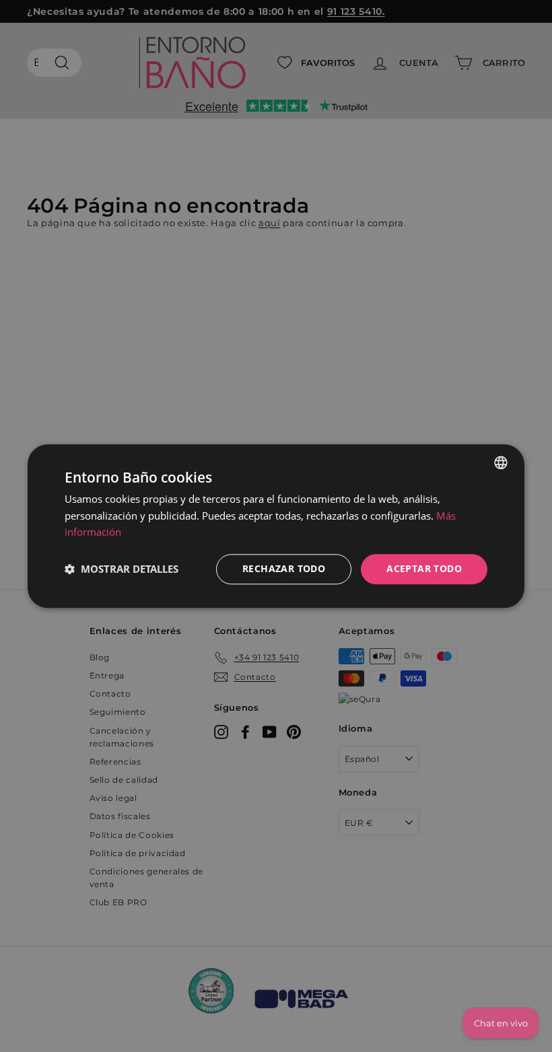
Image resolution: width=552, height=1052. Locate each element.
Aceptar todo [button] (424, 568)
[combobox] (501, 462)
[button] (121, 569)
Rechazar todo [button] (283, 568)
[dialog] (276, 526)
